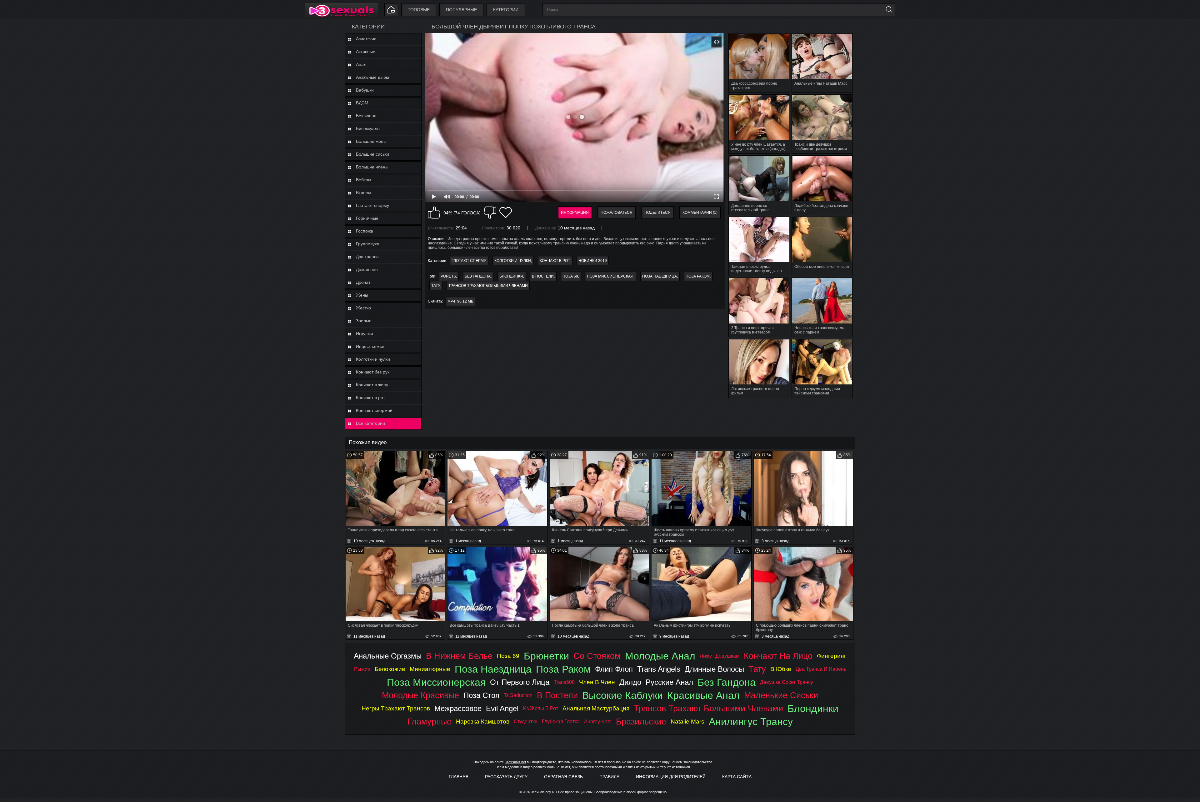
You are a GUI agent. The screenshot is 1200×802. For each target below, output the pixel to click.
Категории (505, 9)
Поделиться (657, 212)
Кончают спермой (374, 410)
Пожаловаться (616, 212)
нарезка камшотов (482, 721)
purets (448, 276)
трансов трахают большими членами (488, 285)
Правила (609, 776)
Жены (362, 295)
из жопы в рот (540, 708)
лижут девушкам (719, 656)
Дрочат (363, 282)
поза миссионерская (610, 276)
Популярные (461, 9)
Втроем (363, 192)
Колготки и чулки (373, 359)
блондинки (511, 276)
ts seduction (518, 695)
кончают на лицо (778, 656)
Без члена (366, 115)
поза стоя (481, 695)
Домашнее (367, 269)
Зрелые (364, 320)
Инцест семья (370, 346)
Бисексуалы (368, 128)
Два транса (367, 256)
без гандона (478, 276)
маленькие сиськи (781, 695)
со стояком (597, 656)
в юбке (780, 669)
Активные (365, 51)
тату (435, 285)
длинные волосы (714, 669)
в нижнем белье (459, 656)
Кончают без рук (372, 371)
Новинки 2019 (592, 260)
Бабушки (365, 90)
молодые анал (660, 656)
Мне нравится (434, 212)
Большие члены (372, 166)
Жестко (363, 307)
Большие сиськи (372, 154)
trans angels (658, 669)
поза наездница (659, 276)
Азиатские (366, 38)
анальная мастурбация (595, 708)
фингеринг (831, 656)
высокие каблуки (622, 695)
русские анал (669, 682)
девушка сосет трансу (786, 682)
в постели (543, 276)
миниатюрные (430, 669)
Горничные (367, 218)
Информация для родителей (671, 776)
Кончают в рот (370, 397)
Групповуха (367, 243)
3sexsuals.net (515, 762)
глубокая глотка (561, 721)
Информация (575, 212)
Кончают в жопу (372, 384)
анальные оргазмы (388, 656)
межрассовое (458, 708)
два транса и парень (821, 669)
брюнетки (546, 656)
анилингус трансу (751, 722)
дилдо (630, 682)
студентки (526, 721)
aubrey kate (598, 721)
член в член (597, 682)
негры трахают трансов (396, 708)
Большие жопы (371, 141)
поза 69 (570, 276)
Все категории (370, 423)
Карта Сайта (737, 776)
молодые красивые (420, 695)
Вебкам (363, 179)
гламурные (430, 721)
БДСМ (362, 102)
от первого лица (519, 682)
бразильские (641, 721)
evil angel (502, 708)
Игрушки (364, 333)
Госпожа (364, 230)
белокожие (390, 669)
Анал (361, 64)
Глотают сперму (372, 205)
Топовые (419, 9)
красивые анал (703, 695)
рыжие (362, 669)
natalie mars (687, 721)
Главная (458, 776)
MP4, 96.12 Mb (460, 301)
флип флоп (614, 669)
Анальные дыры (372, 77)
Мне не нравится (490, 212)
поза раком (698, 276)
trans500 (564, 682)
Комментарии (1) (700, 212)
